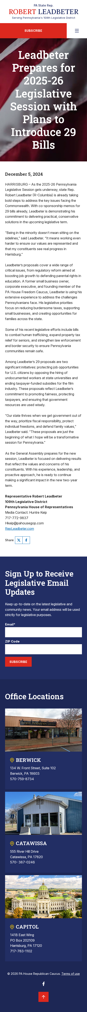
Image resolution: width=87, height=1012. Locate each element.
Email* (10, 624)
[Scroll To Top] (43, 997)
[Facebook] (26, 540)
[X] (19, 540)
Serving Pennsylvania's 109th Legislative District (43, 11)
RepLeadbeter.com (19, 528)
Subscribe (33, 30)
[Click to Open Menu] (77, 30)
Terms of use (70, 973)
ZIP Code (12, 641)
